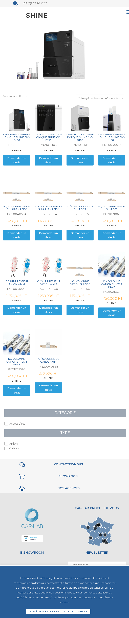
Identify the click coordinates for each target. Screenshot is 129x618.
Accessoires (17, 423)
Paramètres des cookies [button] (43, 611)
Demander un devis (16, 160)
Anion (13, 443)
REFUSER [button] (83, 611)
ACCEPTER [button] (69, 611)
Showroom (68, 476)
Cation (14, 448)
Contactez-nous (68, 464)
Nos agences (68, 488)
